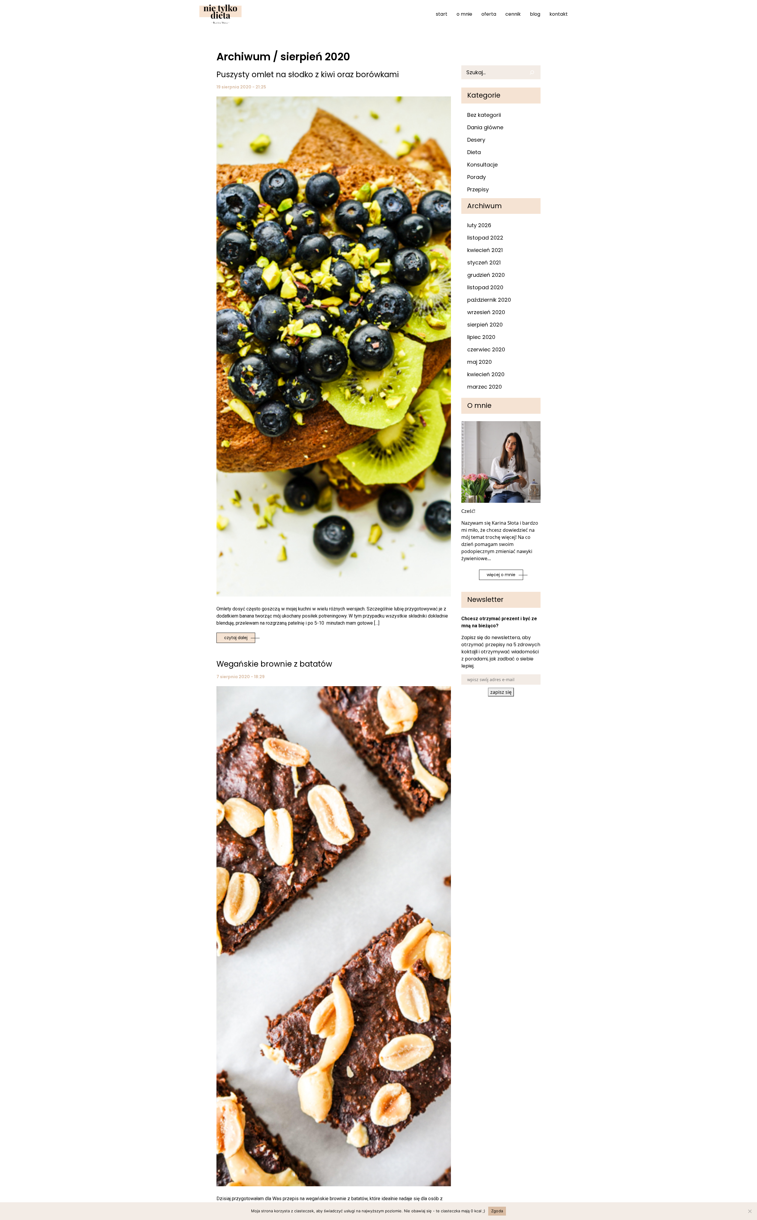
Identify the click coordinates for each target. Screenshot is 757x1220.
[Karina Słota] (220, 14)
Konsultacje (482, 164)
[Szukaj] (533, 72)
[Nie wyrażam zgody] (750, 1211)
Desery (476, 139)
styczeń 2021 (484, 262)
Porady (476, 177)
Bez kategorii (484, 115)
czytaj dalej (236, 638)
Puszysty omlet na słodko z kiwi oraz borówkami (307, 74)
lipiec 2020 (481, 337)
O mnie (464, 14)
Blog (535, 14)
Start (441, 14)
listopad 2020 (485, 287)
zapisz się (501, 692)
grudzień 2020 (486, 275)
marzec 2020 (484, 386)
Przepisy (478, 189)
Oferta (488, 14)
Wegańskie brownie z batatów (274, 664)
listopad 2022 (485, 237)
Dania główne (485, 127)
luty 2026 (479, 225)
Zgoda (497, 1210)
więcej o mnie (501, 575)
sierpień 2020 (485, 324)
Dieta (474, 152)
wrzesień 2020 (486, 312)
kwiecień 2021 (485, 250)
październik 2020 (489, 299)
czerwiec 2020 (486, 349)
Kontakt (558, 14)
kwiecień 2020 (485, 374)
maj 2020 (479, 362)
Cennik (513, 14)
